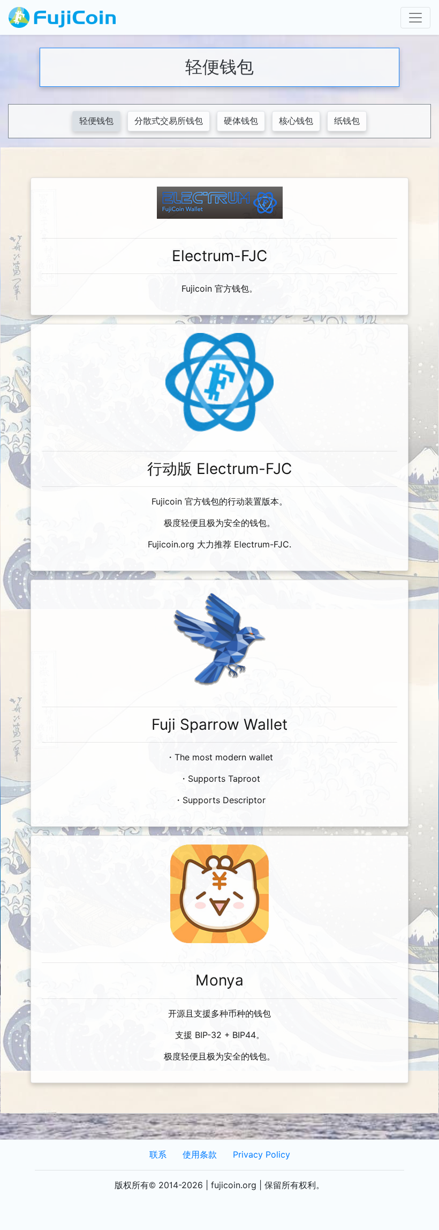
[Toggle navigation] (415, 17)
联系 (157, 1155)
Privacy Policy (261, 1155)
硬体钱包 (241, 121)
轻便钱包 (96, 121)
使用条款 (200, 1155)
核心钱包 (296, 121)
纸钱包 (347, 121)
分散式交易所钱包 (168, 121)
